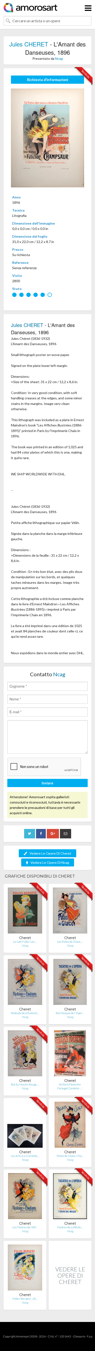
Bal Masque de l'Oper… (70, 1013)
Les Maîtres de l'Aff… (25, 1227)
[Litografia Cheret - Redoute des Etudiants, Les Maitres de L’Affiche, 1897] (25, 983)
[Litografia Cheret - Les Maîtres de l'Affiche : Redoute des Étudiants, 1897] (25, 1197)
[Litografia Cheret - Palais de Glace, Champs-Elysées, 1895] (70, 1126)
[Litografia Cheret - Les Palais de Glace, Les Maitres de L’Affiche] (70, 911)
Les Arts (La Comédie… (25, 1156)
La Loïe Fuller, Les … (25, 941)
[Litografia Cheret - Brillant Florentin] (70, 1054)
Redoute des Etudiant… (25, 1013)
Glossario (79, 1336)
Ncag (59, 58)
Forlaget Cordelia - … (70, 1088)
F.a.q (89, 1336)
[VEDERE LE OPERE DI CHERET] (70, 1304)
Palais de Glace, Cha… (70, 1156)
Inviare (47, 783)
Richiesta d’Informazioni (47, 79)
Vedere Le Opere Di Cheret (50, 853)
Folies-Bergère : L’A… (25, 1298)
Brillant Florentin (70, 1084)
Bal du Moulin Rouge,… (25, 1084)
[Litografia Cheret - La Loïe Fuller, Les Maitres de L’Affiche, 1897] (25, 911)
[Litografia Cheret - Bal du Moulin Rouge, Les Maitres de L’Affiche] (25, 1054)
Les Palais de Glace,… (70, 941)
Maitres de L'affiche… (70, 1227)
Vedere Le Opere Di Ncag (49, 862)
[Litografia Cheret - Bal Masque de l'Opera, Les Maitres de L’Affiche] (70, 983)
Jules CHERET (28, 44)
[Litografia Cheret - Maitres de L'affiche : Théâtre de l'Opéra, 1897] (70, 1197)
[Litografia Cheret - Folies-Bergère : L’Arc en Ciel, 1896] (25, 1268)
